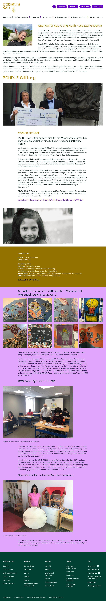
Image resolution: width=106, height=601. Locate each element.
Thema (68, 561)
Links (90, 561)
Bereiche (27, 561)
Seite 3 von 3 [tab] (56, 124)
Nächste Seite (100, 104)
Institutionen (46, 17)
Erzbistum (35, 17)
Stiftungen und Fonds (78, 17)
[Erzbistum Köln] (11, 8)
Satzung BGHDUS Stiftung (29, 280)
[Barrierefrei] (54, 6)
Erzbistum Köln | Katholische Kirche (15, 17)
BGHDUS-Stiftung (96, 17)
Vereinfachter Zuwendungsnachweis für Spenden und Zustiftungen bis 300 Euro (50, 200)
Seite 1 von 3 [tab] (50, 124)
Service (48, 561)
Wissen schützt (28, 133)
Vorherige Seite (6, 104)
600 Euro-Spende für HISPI (36, 381)
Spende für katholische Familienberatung (46, 475)
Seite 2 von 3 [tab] (53, 124)
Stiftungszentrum (61, 17)
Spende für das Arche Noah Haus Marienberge (70, 25)
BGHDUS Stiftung (19, 77)
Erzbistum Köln (8, 561)
